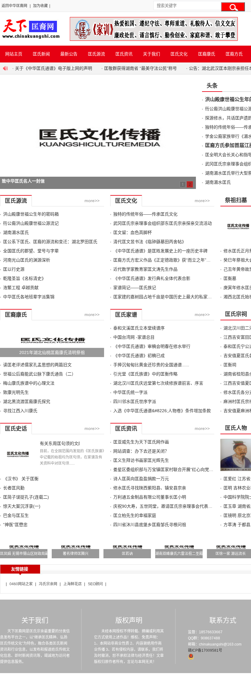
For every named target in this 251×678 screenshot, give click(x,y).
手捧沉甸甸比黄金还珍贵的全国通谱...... (151, 364)
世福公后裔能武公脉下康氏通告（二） (39, 373)
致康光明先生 (16, 392)
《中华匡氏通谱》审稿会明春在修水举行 (151, 346)
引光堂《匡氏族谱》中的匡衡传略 (145, 373)
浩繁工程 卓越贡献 (21, 287)
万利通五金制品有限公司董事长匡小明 (149, 497)
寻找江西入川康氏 (20, 410)
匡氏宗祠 (236, 314)
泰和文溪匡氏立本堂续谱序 (139, 328)
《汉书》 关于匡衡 (21, 478)
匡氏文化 (179, 53)
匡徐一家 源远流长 (230, 554)
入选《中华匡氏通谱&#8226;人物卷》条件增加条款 (162, 410)
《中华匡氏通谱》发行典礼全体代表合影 (151, 278)
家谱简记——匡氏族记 (134, 287)
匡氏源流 (96, 53)
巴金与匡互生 (16, 515)
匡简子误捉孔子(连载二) (26, 497)
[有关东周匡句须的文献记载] (17, 469)
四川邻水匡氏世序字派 (134, 401)
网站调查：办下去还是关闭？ (141, 451)
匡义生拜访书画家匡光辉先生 (141, 460)
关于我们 (151, 53)
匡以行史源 (13, 269)
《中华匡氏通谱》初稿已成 (139, 355)
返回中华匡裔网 (14, 6)
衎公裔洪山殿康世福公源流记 (31, 223)
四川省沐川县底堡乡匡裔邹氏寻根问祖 (149, 524)
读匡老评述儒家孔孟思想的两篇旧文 (37, 364)
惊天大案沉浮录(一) (21, 506)
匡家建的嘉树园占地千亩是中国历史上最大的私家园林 (164, 296)
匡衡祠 (229, 364)
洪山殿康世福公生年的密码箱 (31, 214)
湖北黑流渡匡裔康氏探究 (26, 401)
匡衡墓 (229, 278)
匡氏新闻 (41, 53)
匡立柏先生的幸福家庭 (134, 515)
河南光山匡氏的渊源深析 (26, 260)
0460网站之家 (21, 584)
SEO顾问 (95, 584)
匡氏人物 (236, 428)
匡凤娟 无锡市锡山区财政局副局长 (28, 554)
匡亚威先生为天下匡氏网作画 (141, 441)
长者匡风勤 (13, 487)
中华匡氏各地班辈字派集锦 (28, 296)
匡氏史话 (16, 429)
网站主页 (13, 53)
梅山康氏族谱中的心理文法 (28, 383)
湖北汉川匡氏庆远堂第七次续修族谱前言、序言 (158, 383)
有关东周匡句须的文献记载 (60, 443)
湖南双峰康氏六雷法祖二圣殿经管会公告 (188, 554)
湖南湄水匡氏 (218, 182)
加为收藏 (40, 6)
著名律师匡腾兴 (75, 554)
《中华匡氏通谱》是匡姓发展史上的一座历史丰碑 (160, 250)
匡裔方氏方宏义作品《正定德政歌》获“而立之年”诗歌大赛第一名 (174, 260)
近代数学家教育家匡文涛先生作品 (145, 269)
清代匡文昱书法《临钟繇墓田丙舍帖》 (149, 241)
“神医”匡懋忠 (15, 524)
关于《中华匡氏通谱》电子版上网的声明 (53, 68)
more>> (91, 200)
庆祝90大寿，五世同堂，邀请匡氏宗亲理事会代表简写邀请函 (171, 506)
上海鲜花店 (72, 584)
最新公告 (68, 53)
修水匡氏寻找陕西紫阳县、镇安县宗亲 (149, 487)
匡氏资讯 (124, 53)
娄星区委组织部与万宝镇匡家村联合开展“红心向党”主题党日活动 (174, 469)
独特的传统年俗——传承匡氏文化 (145, 214)
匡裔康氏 (206, 53)
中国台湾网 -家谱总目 (134, 337)
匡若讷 (127, 554)
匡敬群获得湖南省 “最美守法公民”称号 (140, 68)
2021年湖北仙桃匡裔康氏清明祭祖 (52, 352)
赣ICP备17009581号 (205, 650)
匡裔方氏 (234, 53)
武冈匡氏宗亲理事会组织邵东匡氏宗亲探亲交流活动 (162, 223)
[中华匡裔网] (30, 39)
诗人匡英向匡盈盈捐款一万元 (141, 478)
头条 (212, 86)
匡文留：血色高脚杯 (132, 232)
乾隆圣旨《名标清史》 (24, 278)
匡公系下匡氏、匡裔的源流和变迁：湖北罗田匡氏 (50, 241)
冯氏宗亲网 (48, 584)
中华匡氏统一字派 (130, 392)
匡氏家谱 (126, 315)
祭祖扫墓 (236, 200)
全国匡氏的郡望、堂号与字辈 (31, 250)
